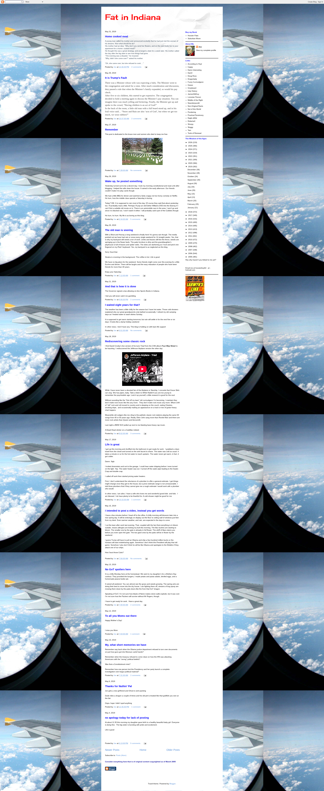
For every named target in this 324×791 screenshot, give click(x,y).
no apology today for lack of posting (127, 717)
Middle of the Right (195, 100)
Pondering (192, 112)
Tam (189, 130)
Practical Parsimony (196, 115)
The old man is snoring (119, 230)
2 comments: (136, 67)
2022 (190, 156)
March (190, 201)
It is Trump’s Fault (116, 77)
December (192, 170)
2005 (190, 257)
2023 (190, 153)
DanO (190, 73)
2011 (190, 236)
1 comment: (135, 276)
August (191, 183)
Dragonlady (192, 79)
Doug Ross (192, 76)
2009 (190, 243)
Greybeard (192, 88)
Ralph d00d (192, 118)
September (192, 180)
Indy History (192, 91)
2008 (190, 246)
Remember (111, 129)
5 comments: (135, 219)
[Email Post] (146, 67)
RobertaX (191, 121)
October (191, 176)
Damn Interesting (194, 70)
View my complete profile (206, 50)
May (189, 194)
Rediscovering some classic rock (125, 341)
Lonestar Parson (194, 97)
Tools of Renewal (194, 133)
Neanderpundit (194, 103)
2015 (190, 222)
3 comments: (135, 433)
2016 (190, 219)
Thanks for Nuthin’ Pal (118, 686)
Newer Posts (112, 749)
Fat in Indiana (133, 17)
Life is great (112, 444)
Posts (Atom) (121, 755)
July (189, 187)
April (190, 197)
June (190, 190)
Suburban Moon (194, 38)
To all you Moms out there (121, 615)
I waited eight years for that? (122, 304)
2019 (190, 167)
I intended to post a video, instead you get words (134, 510)
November (192, 173)
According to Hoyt (195, 64)
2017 (190, 215)
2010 (190, 240)
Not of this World (194, 109)
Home (143, 749)
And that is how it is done (120, 286)
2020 (190, 163)
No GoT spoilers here (118, 569)
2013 (190, 229)
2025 (190, 146)
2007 (190, 250)
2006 (190, 253)
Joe (200, 47)
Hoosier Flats (193, 36)
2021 (190, 160)
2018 (190, 212)
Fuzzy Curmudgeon (196, 82)
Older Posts (173, 749)
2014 (190, 226)
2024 (190, 149)
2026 (190, 142)
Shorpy (190, 124)
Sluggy (190, 127)
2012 (190, 233)
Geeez (190, 85)
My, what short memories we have (125, 644)
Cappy (190, 67)
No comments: (136, 170)
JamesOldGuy (193, 94)
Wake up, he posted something (123, 181)
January (191, 208)
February (191, 204)
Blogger (172, 784)
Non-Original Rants (195, 106)
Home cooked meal (116, 36)
